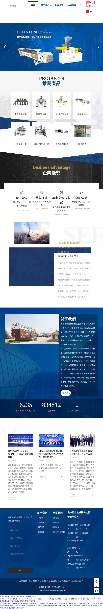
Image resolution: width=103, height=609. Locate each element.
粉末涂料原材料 (59, 532)
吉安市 (74, 603)
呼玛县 (79, 605)
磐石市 (25, 603)
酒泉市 (84, 603)
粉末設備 (42, 581)
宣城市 (56, 603)
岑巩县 (69, 603)
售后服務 (40, 532)
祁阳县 (60, 605)
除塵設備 (56, 523)
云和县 (45, 605)
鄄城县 (84, 605)
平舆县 (95, 605)
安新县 (79, 603)
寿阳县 (12, 605)
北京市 (17, 605)
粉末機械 (33, 581)
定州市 (70, 605)
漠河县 (30, 603)
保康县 (6, 608)
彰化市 (95, 603)
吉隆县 (55, 605)
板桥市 (65, 605)
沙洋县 (11, 608)
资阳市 (50, 605)
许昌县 (28, 605)
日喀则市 (34, 605)
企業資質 (40, 523)
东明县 (14, 603)
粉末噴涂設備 (64, 581)
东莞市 (35, 603)
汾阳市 (40, 605)
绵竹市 (45, 603)
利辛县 (23, 605)
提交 (20, 570)
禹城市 (21, 608)
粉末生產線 (52, 581)
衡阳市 (2, 605)
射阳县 (20, 603)
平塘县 (100, 603)
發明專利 (40, 527)
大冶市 (90, 603)
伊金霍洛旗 (62, 603)
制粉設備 (56, 518)
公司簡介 (40, 518)
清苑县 (50, 603)
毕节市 (7, 605)
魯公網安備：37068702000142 (52, 587)
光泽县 (40, 603)
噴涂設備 (56, 527)
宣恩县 (90, 605)
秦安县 (16, 608)
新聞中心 (12, 498)
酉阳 (75, 605)
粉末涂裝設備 (77, 581)
